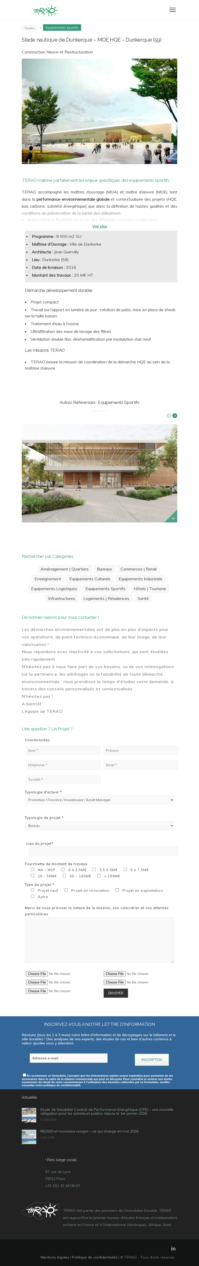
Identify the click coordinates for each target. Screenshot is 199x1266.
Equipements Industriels (140, 578)
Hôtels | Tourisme (150, 588)
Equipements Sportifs (105, 588)
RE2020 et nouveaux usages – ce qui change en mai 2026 (89, 1131)
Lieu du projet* (40, 843)
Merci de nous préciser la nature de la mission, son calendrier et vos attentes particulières (97, 911)
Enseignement (47, 578)
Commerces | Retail (138, 569)
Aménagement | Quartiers (64, 569)
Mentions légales (55, 1257)
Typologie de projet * (44, 818)
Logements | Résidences (106, 598)
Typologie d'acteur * (43, 792)
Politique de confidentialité (94, 1257)
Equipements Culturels (89, 578)
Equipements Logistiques (54, 588)
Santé (143, 598)
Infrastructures (61, 598)
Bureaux (104, 569)
